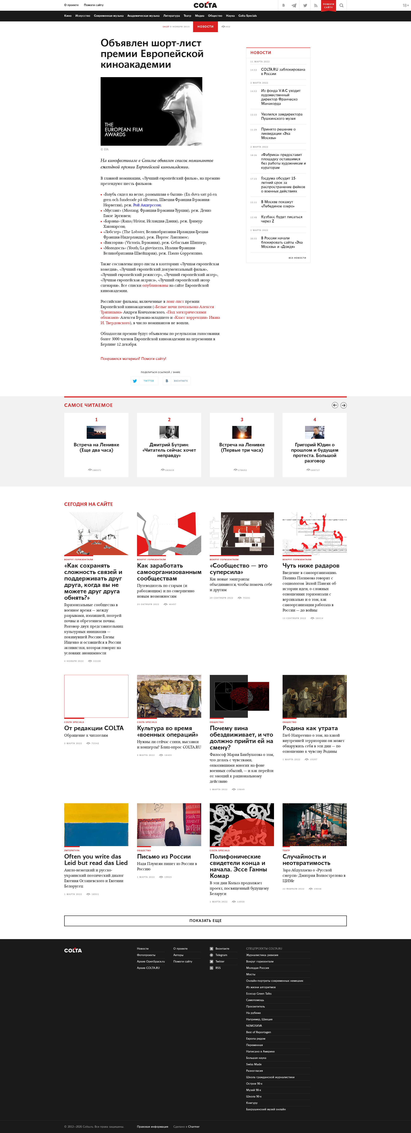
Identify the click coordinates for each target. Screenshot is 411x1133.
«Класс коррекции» (191, 318)
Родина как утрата (310, 728)
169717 (315, 470)
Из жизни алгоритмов (261, 987)
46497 (172, 604)
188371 (96, 470)
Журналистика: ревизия (262, 955)
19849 (241, 789)
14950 (241, 902)
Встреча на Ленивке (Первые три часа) (242, 447)
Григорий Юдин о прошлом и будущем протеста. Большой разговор (314, 452)
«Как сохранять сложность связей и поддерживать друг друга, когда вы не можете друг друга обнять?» (93, 582)
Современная (109, 15)
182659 (169, 470)
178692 (242, 470)
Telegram (221, 955)
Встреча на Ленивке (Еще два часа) (96, 447)
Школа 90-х (254, 1096)
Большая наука (256, 1058)
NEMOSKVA (254, 1025)
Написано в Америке (260, 1051)
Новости (205, 26)
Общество (215, 15)
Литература (171, 15)
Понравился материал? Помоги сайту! (133, 359)
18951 (95, 894)
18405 (168, 755)
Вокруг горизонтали (78, 560)
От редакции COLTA (94, 728)
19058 (318, 889)
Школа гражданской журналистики (270, 1077)
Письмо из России (164, 857)
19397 (313, 759)
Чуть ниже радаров (311, 566)
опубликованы (155, 286)
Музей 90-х (253, 1090)
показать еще (205, 921)
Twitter (220, 961)
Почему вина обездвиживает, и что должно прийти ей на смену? (241, 738)
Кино (67, 15)
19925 (168, 877)
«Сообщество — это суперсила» (239, 569)
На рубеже (253, 1013)
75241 (246, 598)
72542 (95, 743)
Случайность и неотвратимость (306, 860)
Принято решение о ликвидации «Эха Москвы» (278, 133)
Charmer (194, 1126)
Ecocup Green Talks (258, 993)
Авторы (178, 955)
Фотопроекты (146, 955)
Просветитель (255, 1006)
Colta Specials (247, 15)
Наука (230, 15)
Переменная (254, 1045)
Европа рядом (255, 1038)
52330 (97, 661)
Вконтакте (222, 948)
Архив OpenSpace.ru (151, 961)
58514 (319, 618)
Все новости (297, 258)
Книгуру (252, 1103)
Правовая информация (152, 1126)
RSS (218, 968)
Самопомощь (255, 1000)
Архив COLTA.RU (148, 968)
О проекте (71, 5)
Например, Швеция (259, 1019)
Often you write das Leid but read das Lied (96, 860)
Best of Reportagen (258, 1032)
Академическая (143, 15)
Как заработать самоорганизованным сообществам (169, 572)
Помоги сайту (94, 5)
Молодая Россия (257, 968)
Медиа (199, 15)
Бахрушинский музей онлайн (266, 1109)
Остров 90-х (254, 1083)
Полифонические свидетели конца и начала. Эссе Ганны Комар (238, 866)
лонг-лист (175, 302)
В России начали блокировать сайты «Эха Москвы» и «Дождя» (282, 242)
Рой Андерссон (147, 205)
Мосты (250, 974)
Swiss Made (254, 1064)
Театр (187, 15)
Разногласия (254, 1070)
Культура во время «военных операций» (167, 731)
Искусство (82, 15)
